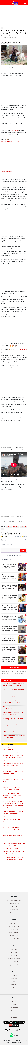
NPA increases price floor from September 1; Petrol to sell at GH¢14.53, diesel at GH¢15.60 (12, 787)
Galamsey (14, 1011)
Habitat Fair (14, 1004)
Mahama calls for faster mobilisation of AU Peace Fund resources (14, 737)
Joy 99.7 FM (14, 923)
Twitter (14, 981)
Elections (14, 1017)
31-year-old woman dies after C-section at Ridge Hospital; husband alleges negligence (13, 771)
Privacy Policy (14, 912)
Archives (14, 1014)
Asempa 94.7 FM (14, 932)
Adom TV (14, 952)
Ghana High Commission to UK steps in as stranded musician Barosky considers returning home (14, 846)
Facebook (14, 978)
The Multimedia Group (14, 900)
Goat (22, 526)
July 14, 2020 (23, 349)
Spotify (16, 1035)
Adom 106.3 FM (14, 926)
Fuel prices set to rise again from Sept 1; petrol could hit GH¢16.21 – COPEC (13, 685)
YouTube (14, 975)
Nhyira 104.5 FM (14, 939)
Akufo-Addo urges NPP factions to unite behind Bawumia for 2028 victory (13, 702)
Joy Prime (14, 955)
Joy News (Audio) (14, 965)
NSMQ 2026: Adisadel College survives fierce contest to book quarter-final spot (12, 795)
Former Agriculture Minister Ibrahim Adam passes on (14, 748)
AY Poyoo (9, 526)
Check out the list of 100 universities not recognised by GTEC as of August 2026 (14, 779)
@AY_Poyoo (14, 130)
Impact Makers (14, 1007)
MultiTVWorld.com (14, 958)
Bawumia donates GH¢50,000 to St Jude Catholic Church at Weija (13, 731)
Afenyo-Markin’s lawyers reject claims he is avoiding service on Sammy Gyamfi (12, 822)
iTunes (20, 1030)
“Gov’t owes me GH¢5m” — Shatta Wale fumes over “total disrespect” (13, 858)
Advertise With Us (14, 903)
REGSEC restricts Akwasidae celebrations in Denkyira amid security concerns (14, 691)
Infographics (14, 991)
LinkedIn (14, 988)
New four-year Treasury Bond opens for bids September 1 (13, 853)
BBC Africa (15, 526)
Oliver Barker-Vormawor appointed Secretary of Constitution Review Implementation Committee (13, 814)
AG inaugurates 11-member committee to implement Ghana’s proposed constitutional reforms (13, 755)
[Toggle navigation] (25, 3)
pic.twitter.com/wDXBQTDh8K (10, 141)
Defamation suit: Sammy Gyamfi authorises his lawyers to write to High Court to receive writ (13, 763)
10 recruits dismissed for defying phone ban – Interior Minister (13, 720)
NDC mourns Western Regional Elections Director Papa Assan (13, 708)
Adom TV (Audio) (14, 961)
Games (14, 1001)
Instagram (14, 984)
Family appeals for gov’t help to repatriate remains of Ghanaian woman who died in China (12, 838)
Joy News (14, 949)
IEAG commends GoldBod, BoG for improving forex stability (12, 725)
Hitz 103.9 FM (14, 929)
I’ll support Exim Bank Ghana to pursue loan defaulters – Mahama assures (13, 830)
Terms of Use (14, 909)
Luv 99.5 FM (14, 935)
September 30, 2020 (7, 171)
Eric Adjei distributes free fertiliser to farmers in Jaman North (12, 696)
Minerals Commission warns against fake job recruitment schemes (13, 714)
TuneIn (10, 1030)
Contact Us (14, 906)
